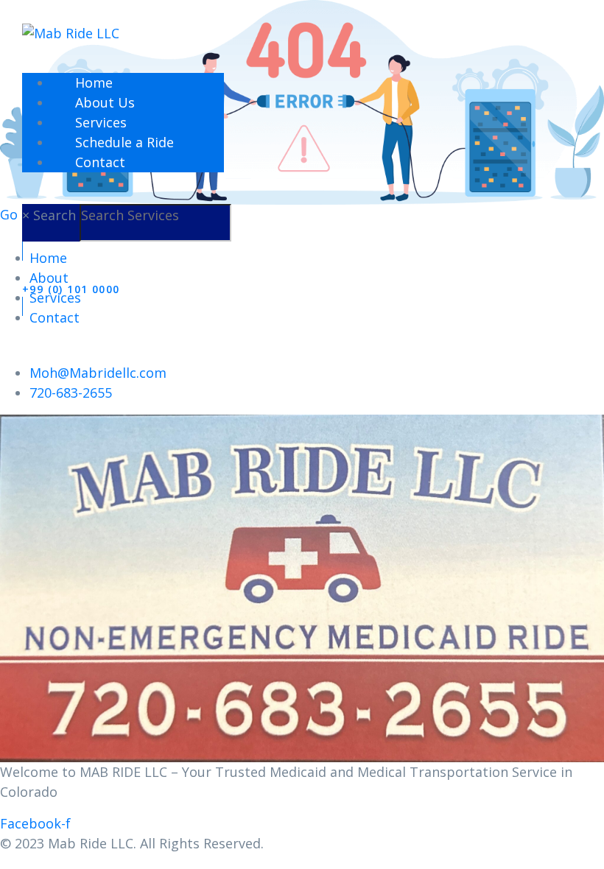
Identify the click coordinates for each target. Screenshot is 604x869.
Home (94, 82)
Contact (100, 162)
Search (54, 215)
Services (101, 122)
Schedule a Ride (124, 142)
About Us (105, 102)
